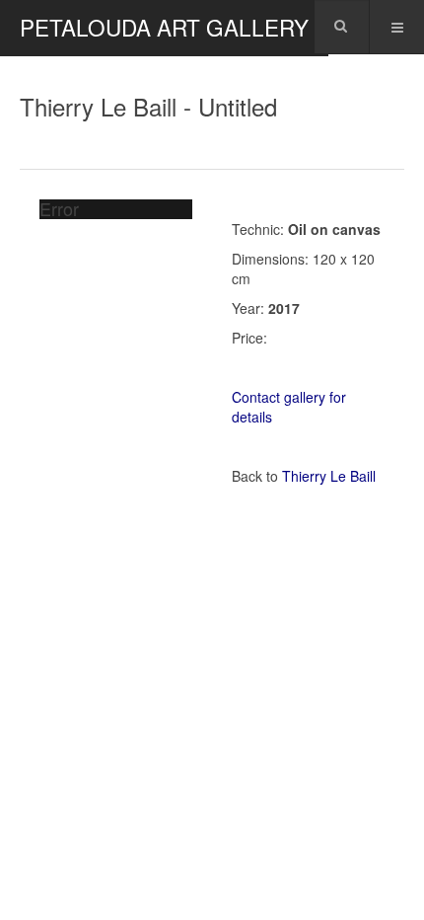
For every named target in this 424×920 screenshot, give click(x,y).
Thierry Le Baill (329, 476)
